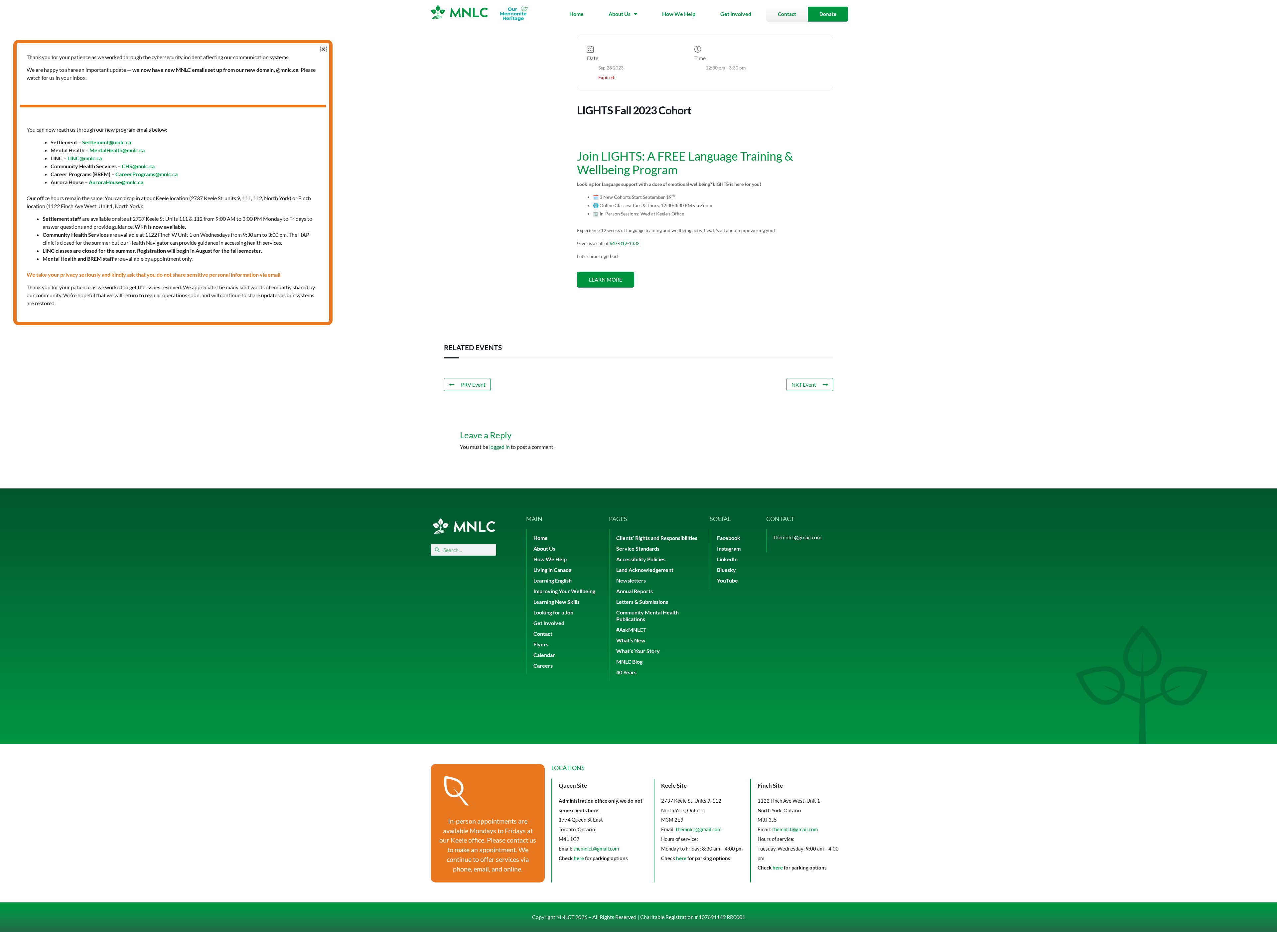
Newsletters (631, 580)
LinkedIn (727, 559)
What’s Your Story (638, 651)
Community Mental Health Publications (647, 615)
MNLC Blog (629, 661)
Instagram (729, 548)
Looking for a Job (553, 612)
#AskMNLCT (631, 629)
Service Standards (637, 548)
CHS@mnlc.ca (138, 166)
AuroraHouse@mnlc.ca (116, 182)
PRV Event (473, 384)
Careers (543, 665)
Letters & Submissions (642, 602)
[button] (323, 49)
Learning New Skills (556, 602)
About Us (620, 14)
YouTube (727, 580)
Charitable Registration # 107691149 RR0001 (692, 917)
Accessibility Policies (640, 559)
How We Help (678, 14)
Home (576, 14)
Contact (542, 633)
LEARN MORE (605, 279)
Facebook (728, 538)
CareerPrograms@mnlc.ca (146, 174)
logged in (499, 447)
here (579, 858)
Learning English (552, 580)
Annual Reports (634, 591)
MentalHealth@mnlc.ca (117, 150)
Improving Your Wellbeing (564, 591)
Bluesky (726, 570)
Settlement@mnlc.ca (106, 142)
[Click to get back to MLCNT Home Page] (464, 526)
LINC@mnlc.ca (85, 158)
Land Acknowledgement (644, 570)
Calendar (544, 655)
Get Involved (735, 14)
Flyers (540, 644)
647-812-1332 (624, 243)
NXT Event (803, 384)
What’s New (630, 640)
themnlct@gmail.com (797, 537)
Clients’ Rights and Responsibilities (656, 538)
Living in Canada (552, 570)
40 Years (626, 672)
